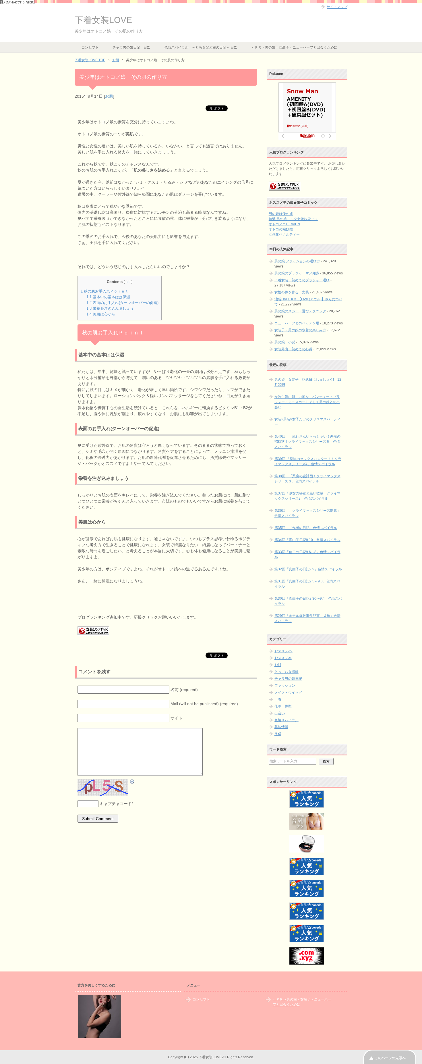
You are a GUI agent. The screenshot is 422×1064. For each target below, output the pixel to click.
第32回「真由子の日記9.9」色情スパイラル (308, 569)
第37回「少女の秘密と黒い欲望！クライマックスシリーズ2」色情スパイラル (307, 496)
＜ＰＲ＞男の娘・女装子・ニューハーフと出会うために (294, 47)
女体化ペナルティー (284, 234)
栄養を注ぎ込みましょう (110, 308)
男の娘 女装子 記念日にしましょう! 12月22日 (307, 382)
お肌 (109, 96)
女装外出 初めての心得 (293, 349)
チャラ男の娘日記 (288, 679)
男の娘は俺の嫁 (281, 214)
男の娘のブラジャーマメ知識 (296, 273)
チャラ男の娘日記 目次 (131, 47)
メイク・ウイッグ (288, 692)
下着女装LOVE (103, 20)
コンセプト (90, 47)
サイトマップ (337, 7)
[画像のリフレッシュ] (132, 781)
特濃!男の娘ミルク (283, 219)
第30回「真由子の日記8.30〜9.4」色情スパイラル (308, 601)
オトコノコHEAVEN (284, 224)
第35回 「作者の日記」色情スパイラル (305, 528)
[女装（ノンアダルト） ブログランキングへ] (284, 188)
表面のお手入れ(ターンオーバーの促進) (122, 303)
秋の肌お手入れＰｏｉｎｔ (105, 291)
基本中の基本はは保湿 (108, 297)
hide (128, 282)
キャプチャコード (116, 803)
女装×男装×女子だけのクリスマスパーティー (307, 421)
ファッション (284, 686)
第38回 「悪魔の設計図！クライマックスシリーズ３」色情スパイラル (307, 478)
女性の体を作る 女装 (291, 292)
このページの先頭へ (390, 1058)
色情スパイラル (286, 720)
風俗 (277, 734)
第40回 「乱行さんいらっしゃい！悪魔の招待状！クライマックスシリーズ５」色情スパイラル (307, 441)
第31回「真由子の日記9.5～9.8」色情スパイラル (307, 583)
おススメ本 (283, 658)
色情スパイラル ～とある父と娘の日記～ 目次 (200, 47)
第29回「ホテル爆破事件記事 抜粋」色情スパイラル (307, 618)
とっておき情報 (286, 672)
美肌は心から (100, 314)
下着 (277, 699)
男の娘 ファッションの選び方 (297, 261)
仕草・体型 (283, 706)
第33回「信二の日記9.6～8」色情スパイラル (307, 554)
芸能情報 (281, 727)
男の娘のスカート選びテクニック (300, 311)
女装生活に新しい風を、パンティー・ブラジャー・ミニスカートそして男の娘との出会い (307, 402)
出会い (279, 713)
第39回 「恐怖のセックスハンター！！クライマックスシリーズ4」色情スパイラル (307, 461)
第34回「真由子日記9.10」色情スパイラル (307, 540)
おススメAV (283, 651)
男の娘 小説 (284, 342)
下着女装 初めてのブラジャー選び (302, 280)
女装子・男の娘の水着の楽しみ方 (300, 330)
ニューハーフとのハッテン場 (296, 323)
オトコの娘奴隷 (281, 229)
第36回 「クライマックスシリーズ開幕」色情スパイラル (307, 513)
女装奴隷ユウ (307, 219)
